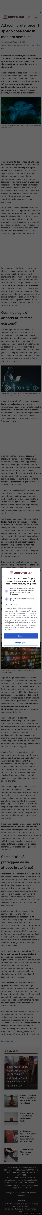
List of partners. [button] (32, 617)
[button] (21, 604)
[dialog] (21, 607)
